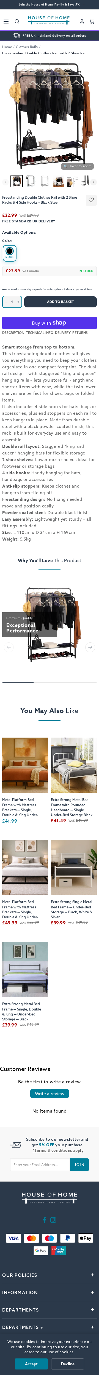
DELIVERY (63, 333)
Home (7, 47)
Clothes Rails (27, 47)
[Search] (17, 21)
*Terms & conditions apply (58, 1150)
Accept (31, 1363)
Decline (68, 1363)
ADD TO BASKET (60, 302)
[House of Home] (49, 21)
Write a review (49, 1093)
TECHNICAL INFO (39, 333)
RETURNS (80, 333)
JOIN (79, 1165)
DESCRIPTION (13, 333)
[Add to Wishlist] (91, 200)
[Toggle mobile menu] (6, 21)
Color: (7, 241)
